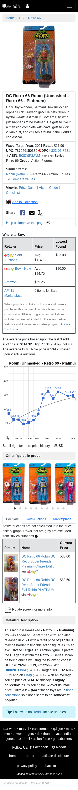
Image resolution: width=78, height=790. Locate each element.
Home (10, 18)
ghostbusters (62, 739)
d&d (20, 739)
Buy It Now (22, 268)
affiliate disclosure (55, 756)
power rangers (23, 734)
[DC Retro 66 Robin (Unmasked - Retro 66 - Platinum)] (39, 56)
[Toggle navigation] (70, 6)
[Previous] (7, 484)
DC (21, 18)
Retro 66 (34, 18)
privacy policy (27, 766)
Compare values (23, 179)
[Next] (71, 484)
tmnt (7, 734)
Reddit (37, 712)
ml (28, 739)
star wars (9, 729)
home (13, 756)
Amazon (10, 282)
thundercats (52, 734)
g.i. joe (58, 729)
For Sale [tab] (12, 519)
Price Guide (27, 187)
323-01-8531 (60, 150)
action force (41, 739)
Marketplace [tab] (62, 519)
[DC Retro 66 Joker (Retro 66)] (66, 484)
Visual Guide (48, 187)
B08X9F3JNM (29, 155)
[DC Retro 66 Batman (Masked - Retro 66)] (13, 484)
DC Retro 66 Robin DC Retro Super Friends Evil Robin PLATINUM (38, 585)
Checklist (13, 192)
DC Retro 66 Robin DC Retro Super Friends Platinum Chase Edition (38, 561)
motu (69, 729)
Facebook (40, 747)
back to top (53, 766)
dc (38, 734)
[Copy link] (40, 212)
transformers (41, 729)
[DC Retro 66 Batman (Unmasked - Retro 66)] (40, 484)
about (30, 756)
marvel (24, 729)
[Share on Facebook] (22, 213)
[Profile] (27, 6)
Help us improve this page (25, 223)
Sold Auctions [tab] (36, 519)
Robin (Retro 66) (18, 174)
